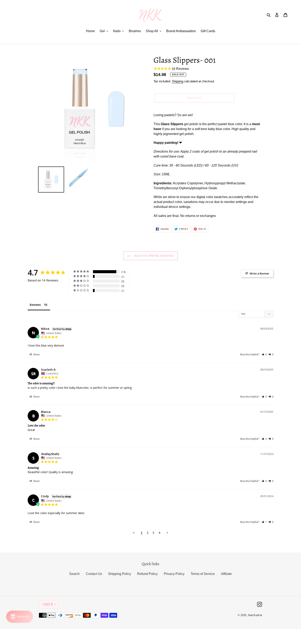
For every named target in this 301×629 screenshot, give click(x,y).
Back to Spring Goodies (154, 256)
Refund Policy (147, 574)
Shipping (177, 81)
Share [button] (36, 354)
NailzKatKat (255, 615)
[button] (264, 354)
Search (74, 574)
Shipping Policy (119, 574)
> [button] (167, 532)
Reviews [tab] (35, 305)
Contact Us (94, 574)
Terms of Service (203, 574)
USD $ (48, 604)
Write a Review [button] (259, 273)
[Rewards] (19, 617)
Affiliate (226, 574)
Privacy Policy (174, 574)
